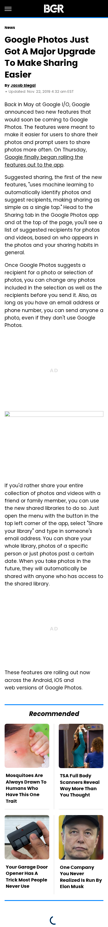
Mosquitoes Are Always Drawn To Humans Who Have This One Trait (26, 788)
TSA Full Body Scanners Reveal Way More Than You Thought (80, 785)
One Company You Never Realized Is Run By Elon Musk (81, 876)
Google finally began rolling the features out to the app (44, 161)
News (10, 27)
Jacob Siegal (23, 85)
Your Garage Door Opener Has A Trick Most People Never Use (27, 876)
